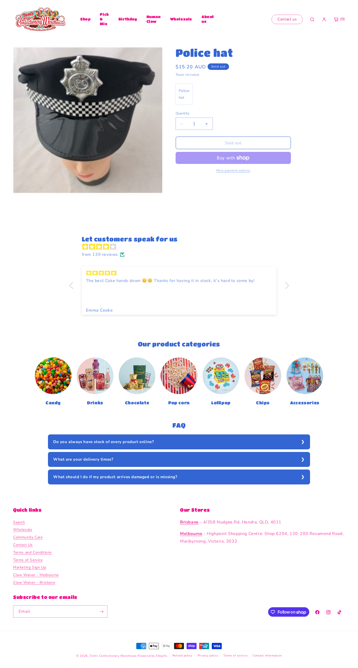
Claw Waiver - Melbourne (36, 574)
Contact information (267, 656)
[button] (72, 285)
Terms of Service (28, 559)
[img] (182, 247)
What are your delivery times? (83, 459)
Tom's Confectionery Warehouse (113, 656)
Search (19, 522)
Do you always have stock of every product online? (103, 441)
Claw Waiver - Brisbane (34, 582)
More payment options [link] (233, 170)
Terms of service (235, 656)
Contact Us (23, 544)
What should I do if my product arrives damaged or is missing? (115, 476)
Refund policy (182, 656)
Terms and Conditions (32, 552)
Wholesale (181, 19)
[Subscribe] (101, 611)
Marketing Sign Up (29, 567)
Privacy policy (208, 656)
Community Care (27, 537)
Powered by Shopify (152, 656)
